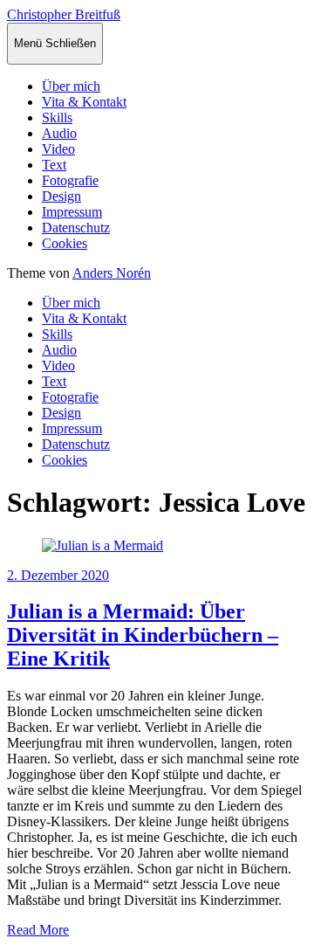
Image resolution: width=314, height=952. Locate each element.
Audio (59, 133)
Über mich (71, 86)
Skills (57, 117)
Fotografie (70, 180)
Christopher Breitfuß (63, 14)
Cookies (64, 243)
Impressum (72, 211)
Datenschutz (76, 227)
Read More (38, 929)
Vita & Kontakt (84, 101)
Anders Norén (111, 273)
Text (54, 164)
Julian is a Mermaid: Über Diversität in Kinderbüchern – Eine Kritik (142, 635)
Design (61, 196)
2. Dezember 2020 (58, 575)
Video (58, 148)
